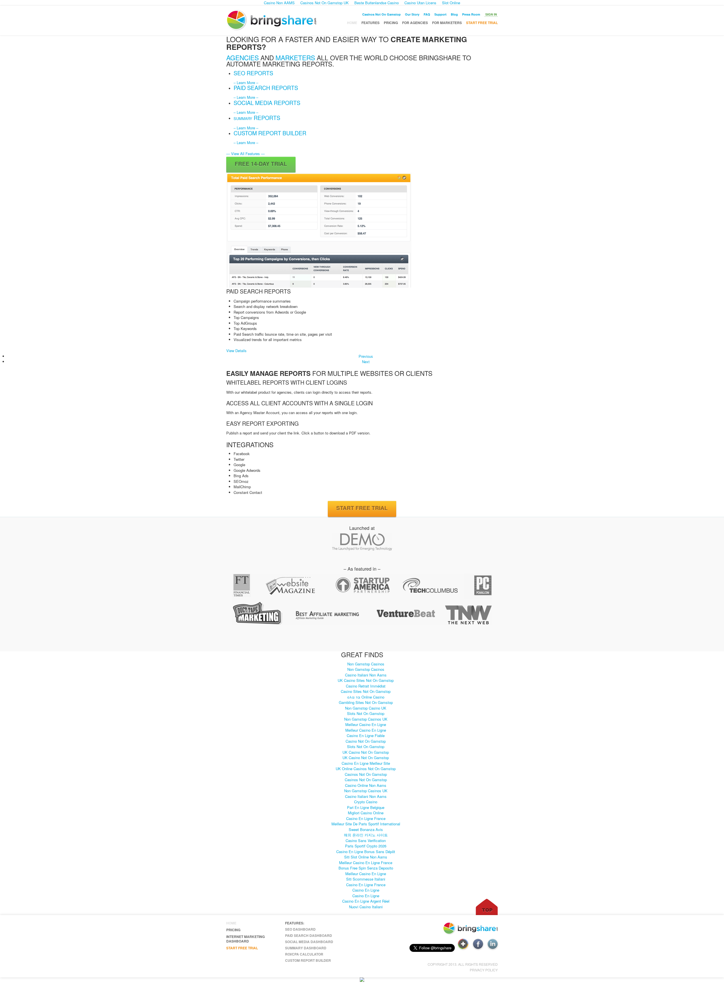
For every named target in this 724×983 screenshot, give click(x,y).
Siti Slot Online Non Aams (365, 857)
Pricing (391, 22)
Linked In (492, 944)
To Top (487, 907)
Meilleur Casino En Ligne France (365, 862)
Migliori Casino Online (365, 812)
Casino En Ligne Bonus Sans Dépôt (365, 851)
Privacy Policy (484, 969)
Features (370, 22)
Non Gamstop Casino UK (365, 708)
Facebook (478, 944)
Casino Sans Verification (366, 840)
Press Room (471, 14)
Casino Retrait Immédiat (365, 686)
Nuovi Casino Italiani (366, 906)
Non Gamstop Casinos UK (365, 719)
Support (440, 14)
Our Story (412, 14)
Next (366, 361)
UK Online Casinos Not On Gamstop (366, 768)
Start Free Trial (482, 22)
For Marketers (447, 22)
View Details (236, 350)
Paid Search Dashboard (308, 935)
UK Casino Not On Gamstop (365, 752)
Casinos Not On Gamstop (381, 14)
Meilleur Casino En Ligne (365, 724)
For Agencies (415, 22)
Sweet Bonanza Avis (366, 829)
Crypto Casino (365, 801)
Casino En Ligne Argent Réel (365, 901)
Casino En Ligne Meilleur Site (366, 763)
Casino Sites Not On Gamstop (366, 691)
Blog (454, 14)
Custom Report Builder (308, 960)
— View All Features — (245, 153)
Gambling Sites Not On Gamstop (366, 702)
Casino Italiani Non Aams (366, 675)
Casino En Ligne (365, 890)
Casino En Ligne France (365, 818)
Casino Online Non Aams (365, 785)
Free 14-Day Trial (261, 164)
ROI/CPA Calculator (304, 954)
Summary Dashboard (305, 947)
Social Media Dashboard (309, 941)
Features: (294, 923)
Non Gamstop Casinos (365, 664)
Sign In (491, 14)
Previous (366, 356)
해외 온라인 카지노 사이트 (366, 835)
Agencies (242, 57)
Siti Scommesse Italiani (365, 879)
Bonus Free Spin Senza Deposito (366, 868)
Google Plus (463, 944)
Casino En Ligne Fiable (366, 735)
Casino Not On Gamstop (366, 741)
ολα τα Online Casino (365, 697)
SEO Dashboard (300, 929)
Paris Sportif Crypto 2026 (365, 846)
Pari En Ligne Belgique (365, 807)
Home (352, 22)
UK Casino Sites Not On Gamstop (366, 680)
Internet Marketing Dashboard (245, 939)
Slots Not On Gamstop (365, 713)
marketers (295, 57)
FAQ (427, 14)
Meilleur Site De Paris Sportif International (365, 823)
